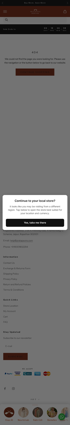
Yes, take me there (35, 222)
